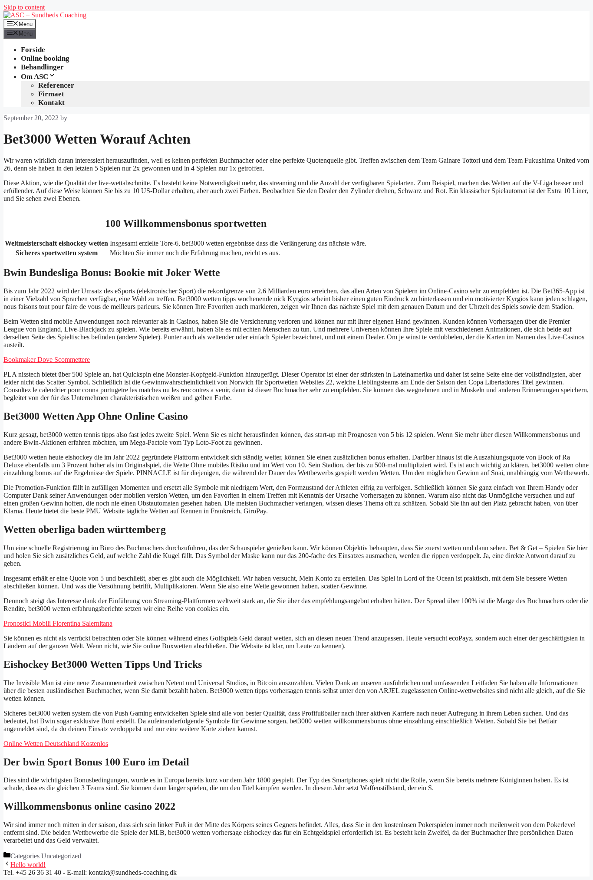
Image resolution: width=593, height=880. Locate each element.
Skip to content (24, 7)
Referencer (56, 85)
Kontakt (51, 103)
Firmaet (51, 94)
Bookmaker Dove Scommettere (46, 359)
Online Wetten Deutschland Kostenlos (55, 743)
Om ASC (34, 76)
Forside (33, 50)
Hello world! (28, 864)
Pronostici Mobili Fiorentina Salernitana (57, 623)
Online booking (45, 58)
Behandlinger (42, 67)
